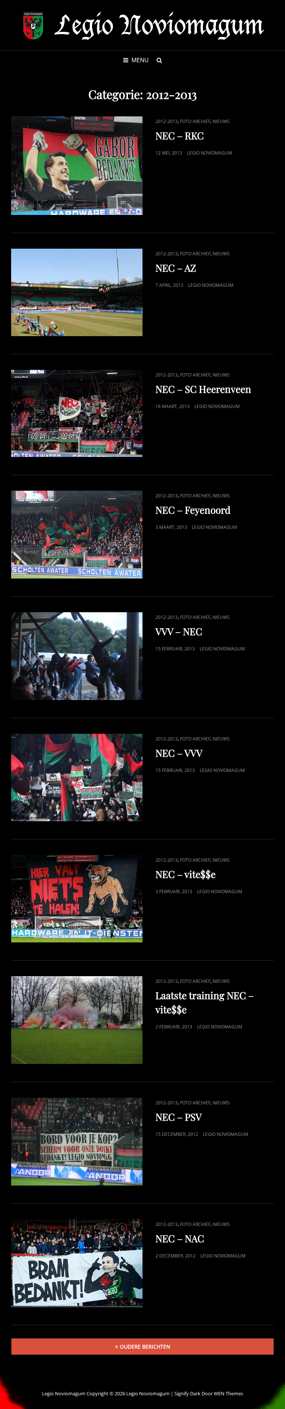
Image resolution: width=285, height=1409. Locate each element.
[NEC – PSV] (76, 1142)
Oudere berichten (145, 1346)
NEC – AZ (175, 267)
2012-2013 (166, 121)
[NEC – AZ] (76, 292)
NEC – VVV (178, 752)
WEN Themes (228, 1393)
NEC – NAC (179, 1238)
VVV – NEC (178, 631)
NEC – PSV (178, 1116)
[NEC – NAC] (76, 1263)
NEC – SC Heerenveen (203, 388)
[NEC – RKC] (76, 165)
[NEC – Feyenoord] (76, 534)
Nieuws (221, 121)
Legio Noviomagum (209, 153)
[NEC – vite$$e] (76, 898)
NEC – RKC (179, 135)
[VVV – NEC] (76, 656)
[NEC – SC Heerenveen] (76, 413)
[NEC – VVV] (76, 777)
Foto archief (195, 121)
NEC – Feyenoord (192, 509)
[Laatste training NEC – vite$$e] (76, 1020)
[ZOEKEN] (159, 60)
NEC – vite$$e (185, 874)
